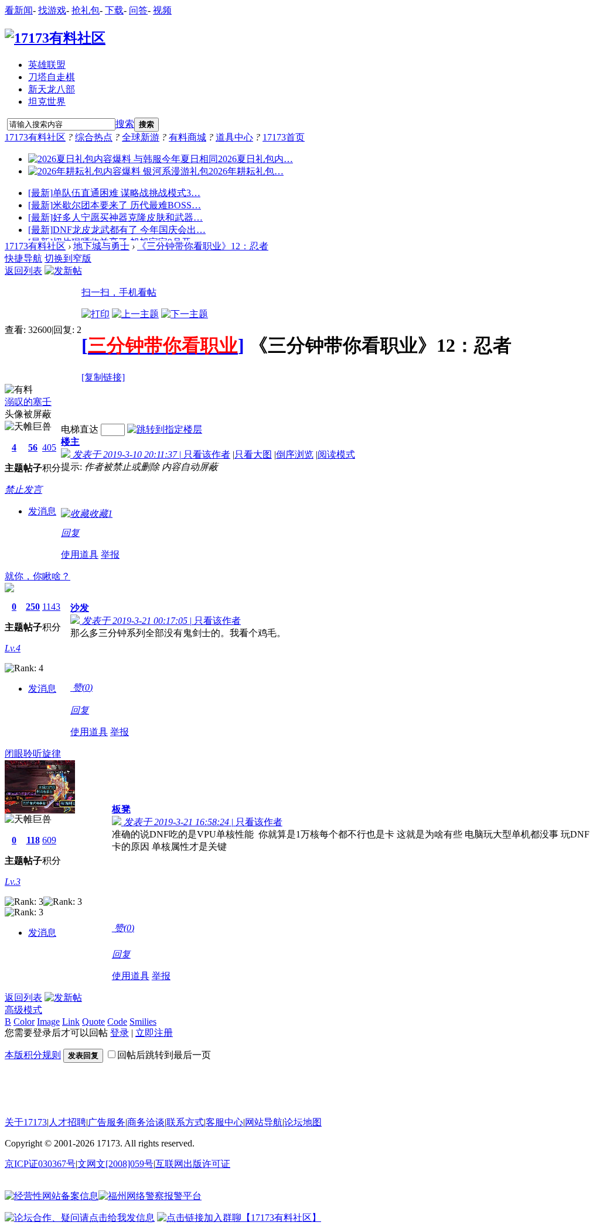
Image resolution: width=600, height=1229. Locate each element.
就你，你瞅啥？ (37, 576)
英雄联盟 (47, 65)
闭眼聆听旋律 (33, 753)
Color (24, 1022)
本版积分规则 (33, 1055)
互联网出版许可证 (192, 1164)
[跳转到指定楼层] (164, 429)
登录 (119, 1033)
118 (33, 840)
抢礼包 (85, 10)
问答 (138, 10)
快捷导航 (23, 258)
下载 (114, 10)
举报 (110, 554)
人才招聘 (67, 1122)
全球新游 (140, 137)
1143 (51, 607)
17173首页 (283, 137)
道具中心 (234, 137)
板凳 (121, 809)
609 (49, 840)
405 (49, 447)
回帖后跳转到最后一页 (164, 1055)
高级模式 (23, 1010)
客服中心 (224, 1122)
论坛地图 (303, 1122)
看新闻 (19, 10)
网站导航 (263, 1122)
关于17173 (26, 1122)
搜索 (124, 124)
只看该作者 (206, 454)
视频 (162, 10)
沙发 (79, 608)
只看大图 (253, 454)
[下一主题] (184, 314)
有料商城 (187, 137)
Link (71, 1022)
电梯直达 (79, 429)
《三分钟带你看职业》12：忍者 (202, 246)
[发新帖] (63, 271)
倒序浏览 (294, 454)
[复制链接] (103, 377)
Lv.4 (13, 648)
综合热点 (93, 137)
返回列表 (23, 271)
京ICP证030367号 (40, 1164)
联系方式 (185, 1122)
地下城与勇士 (101, 246)
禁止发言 (23, 490)
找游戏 (52, 10)
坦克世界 (47, 102)
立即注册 (154, 1033)
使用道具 (79, 554)
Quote (93, 1022)
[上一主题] (135, 314)
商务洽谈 (146, 1122)
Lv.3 (13, 882)
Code (117, 1022)
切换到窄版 (68, 258)
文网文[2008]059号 (115, 1164)
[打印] (95, 314)
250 (33, 607)
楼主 (70, 442)
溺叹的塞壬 (28, 402)
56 (33, 447)
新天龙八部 (51, 89)
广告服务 (106, 1122)
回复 (70, 533)
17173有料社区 (35, 137)
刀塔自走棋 (51, 77)
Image (48, 1022)
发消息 (42, 511)
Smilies (142, 1022)
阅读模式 (336, 454)
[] (162, 345)
